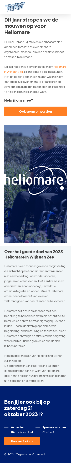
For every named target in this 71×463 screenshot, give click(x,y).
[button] (64, 7)
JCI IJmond (38, 454)
